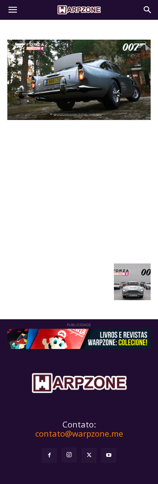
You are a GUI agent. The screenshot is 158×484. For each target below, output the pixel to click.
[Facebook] (49, 455)
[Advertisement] (79, 190)
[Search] (147, 10)
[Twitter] (89, 455)
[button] (12, 10)
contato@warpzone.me (79, 433)
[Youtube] (108, 455)
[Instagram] (69, 455)
